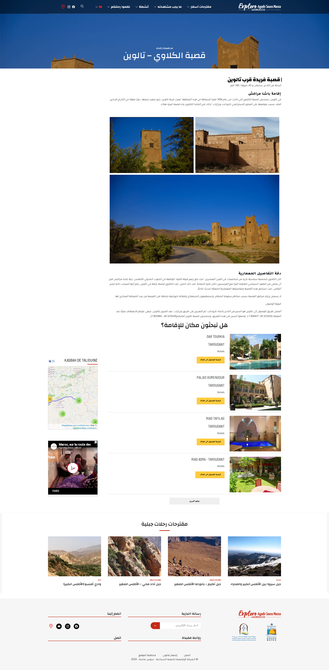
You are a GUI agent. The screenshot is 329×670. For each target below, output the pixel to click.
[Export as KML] (50, 361)
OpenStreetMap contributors (85, 428)
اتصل (187, 655)
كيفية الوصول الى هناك (210, 360)
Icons (86, 425)
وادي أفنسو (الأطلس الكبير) (82, 584)
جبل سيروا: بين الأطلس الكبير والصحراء (256, 584)
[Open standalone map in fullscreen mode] (53, 361)
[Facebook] (73, 6)
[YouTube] (59, 626)
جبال (99, 580)
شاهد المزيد (194, 501)
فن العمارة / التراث (164, 48)
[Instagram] (69, 6)
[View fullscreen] (52, 370)
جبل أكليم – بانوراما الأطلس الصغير (197, 584)
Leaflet (80, 425)
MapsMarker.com (69, 425)
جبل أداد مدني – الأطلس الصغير (140, 584)
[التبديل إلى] (98, 7)
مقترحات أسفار (215, 580)
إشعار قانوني (170, 655)
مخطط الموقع (147, 655)
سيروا (278, 580)
